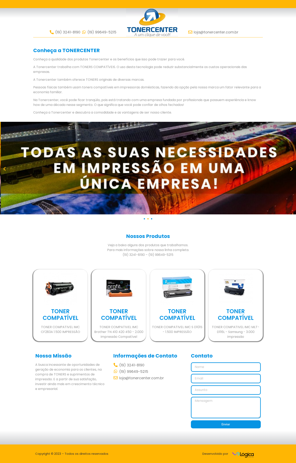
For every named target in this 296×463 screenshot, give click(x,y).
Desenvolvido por (215, 454)
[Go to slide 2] (148, 218)
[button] (4, 168)
